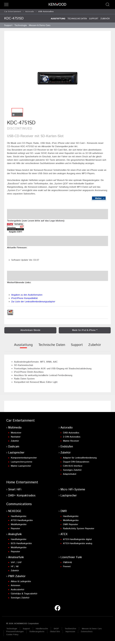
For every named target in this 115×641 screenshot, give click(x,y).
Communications (19, 504)
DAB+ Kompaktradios (21, 496)
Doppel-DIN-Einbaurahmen (76, 461)
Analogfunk (15, 534)
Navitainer (15, 436)
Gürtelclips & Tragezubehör (24, 593)
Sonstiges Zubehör (72, 470)
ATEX (63, 534)
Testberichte (70, 628)
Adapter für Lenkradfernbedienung (80, 457)
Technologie (11, 628)
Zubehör (105, 18)
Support (93, 18)
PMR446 (67, 562)
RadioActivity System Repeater (78, 528)
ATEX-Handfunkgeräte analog (77, 543)
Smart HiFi (14, 490)
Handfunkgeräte (18, 516)
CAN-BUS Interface (72, 466)
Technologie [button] (20, 25)
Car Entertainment (12, 11)
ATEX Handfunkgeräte (22, 520)
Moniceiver (16, 432)
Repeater (15, 528)
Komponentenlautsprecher (24, 457)
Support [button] (8, 25)
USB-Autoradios (46, 11)
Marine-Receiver (71, 441)
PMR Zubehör (17, 576)
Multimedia (14, 428)
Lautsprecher (16, 453)
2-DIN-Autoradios (71, 436)
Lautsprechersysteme (21, 461)
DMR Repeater (70, 524)
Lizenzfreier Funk (71, 557)
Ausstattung (58, 18)
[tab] (23, 347)
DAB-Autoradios (71, 432)
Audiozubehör (17, 589)
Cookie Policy (12, 634)
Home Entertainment (22, 482)
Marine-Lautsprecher (21, 466)
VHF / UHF (16, 562)
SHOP (56, 628)
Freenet (67, 566)
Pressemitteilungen (15, 631)
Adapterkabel (69, 474)
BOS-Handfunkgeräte (21, 543)
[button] (6, 4)
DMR (63, 511)
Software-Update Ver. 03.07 (25, 260)
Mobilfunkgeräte (19, 524)
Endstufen (66, 447)
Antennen (15, 585)
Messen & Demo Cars (92, 628)
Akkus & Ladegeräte (21, 581)
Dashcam (13, 447)
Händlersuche (42, 628)
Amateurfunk (16, 557)
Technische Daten (77, 18)
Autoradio (29, 11)
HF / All (14, 566)
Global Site (55, 631)
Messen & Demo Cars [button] (39, 25)
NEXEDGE (14, 511)
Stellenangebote (36, 631)
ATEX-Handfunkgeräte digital (77, 539)
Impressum (70, 631)
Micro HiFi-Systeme (72, 490)
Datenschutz (87, 631)
